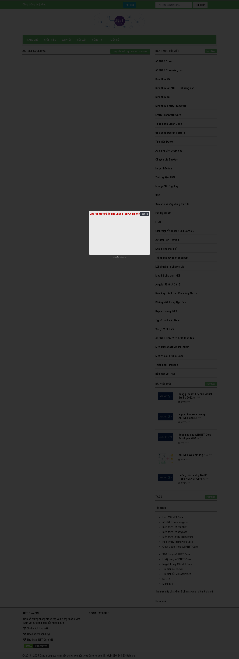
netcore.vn (123, 257)
